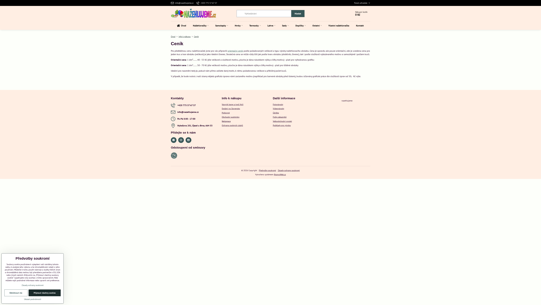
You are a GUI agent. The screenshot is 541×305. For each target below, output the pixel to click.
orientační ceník (235, 50)
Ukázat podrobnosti (32, 299)
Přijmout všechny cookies (45, 293)
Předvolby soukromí (267, 170)
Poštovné (226, 113)
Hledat (298, 13)
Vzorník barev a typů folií (232, 104)
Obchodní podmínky (230, 117)
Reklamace (226, 121)
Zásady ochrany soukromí (289, 170)
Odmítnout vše (15, 293)
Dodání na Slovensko (231, 108)
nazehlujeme (347, 100)
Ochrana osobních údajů (232, 125)
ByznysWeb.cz (280, 174)
